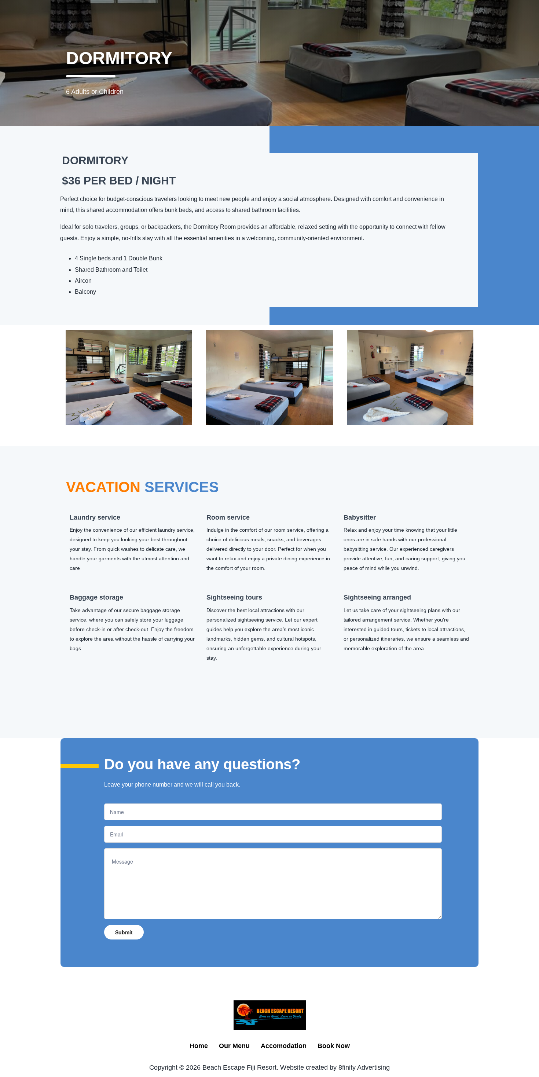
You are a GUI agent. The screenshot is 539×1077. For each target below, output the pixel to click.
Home (199, 1045)
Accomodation (284, 1045)
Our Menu (234, 1045)
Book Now (334, 1045)
